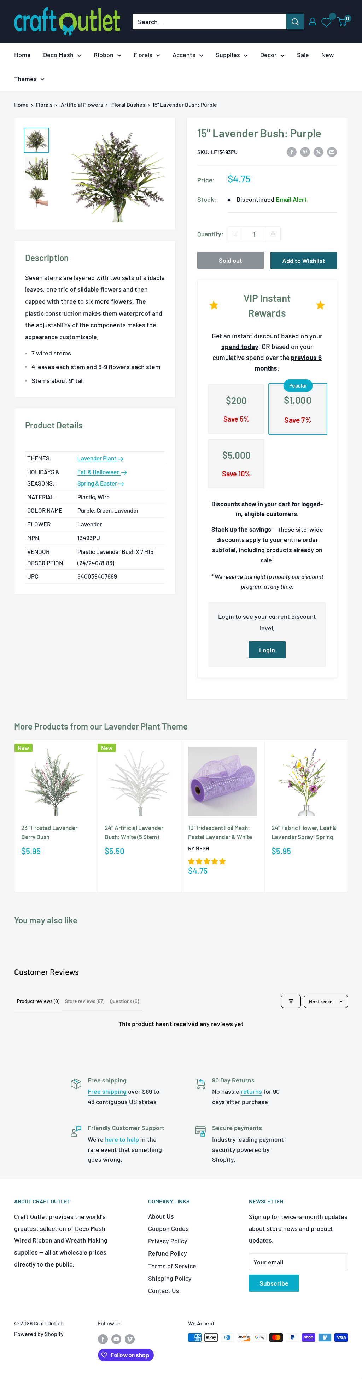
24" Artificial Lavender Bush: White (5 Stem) (134, 832)
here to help (122, 1139)
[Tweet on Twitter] (318, 151)
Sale (303, 55)
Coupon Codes (168, 1228)
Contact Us (163, 1290)
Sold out (230, 260)
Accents (184, 55)
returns (251, 1091)
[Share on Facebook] (292, 151)
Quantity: (210, 234)
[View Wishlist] (326, 21)
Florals (143, 55)
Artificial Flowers (82, 104)
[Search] (295, 21)
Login (267, 650)
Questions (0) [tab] (124, 1001)
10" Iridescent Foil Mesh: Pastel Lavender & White (220, 832)
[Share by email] (332, 151)
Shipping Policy (170, 1278)
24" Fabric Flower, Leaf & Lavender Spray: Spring (304, 832)
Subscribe (273, 1283)
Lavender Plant (97, 458)
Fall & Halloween (99, 471)
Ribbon (103, 55)
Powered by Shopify (39, 1333)
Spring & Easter (97, 483)
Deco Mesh (58, 55)
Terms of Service (172, 1266)
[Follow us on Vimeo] (130, 1338)
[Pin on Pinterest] (305, 151)
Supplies (228, 55)
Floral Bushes (128, 104)
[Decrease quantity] (235, 234)
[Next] (348, 816)
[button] (207, 861)
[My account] (312, 21)
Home (22, 55)
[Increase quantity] (272, 234)
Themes (25, 79)
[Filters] (291, 1001)
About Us (161, 1216)
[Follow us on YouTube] (116, 1338)
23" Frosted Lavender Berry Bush (49, 832)
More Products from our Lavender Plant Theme (101, 726)
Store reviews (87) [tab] (84, 1001)
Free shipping (107, 1091)
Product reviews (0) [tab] (38, 1001)
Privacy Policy (167, 1241)
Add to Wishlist (303, 260)
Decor (268, 55)
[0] (342, 21)
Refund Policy (167, 1253)
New (327, 55)
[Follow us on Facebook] (103, 1338)
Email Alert (291, 199)
